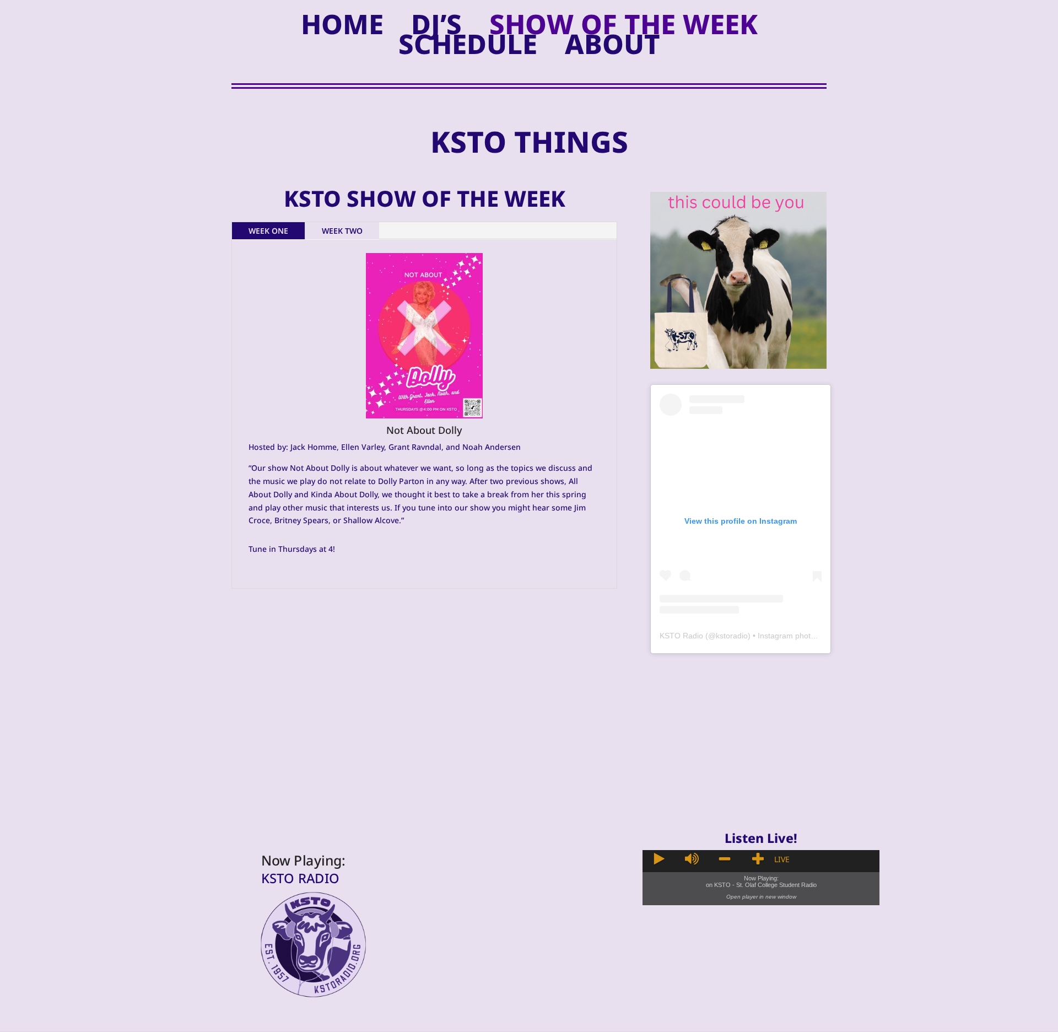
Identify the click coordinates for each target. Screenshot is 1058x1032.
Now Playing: (303, 860)
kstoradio (732, 635)
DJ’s (436, 26)
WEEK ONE (268, 230)
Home (342, 26)
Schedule (467, 46)
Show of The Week (623, 26)
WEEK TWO (342, 230)
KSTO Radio (681, 635)
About (612, 46)
